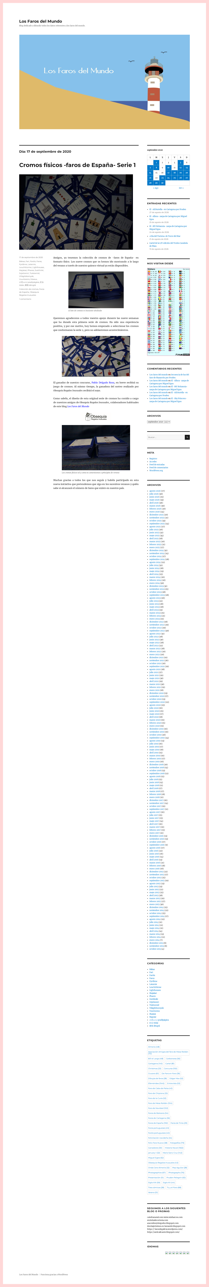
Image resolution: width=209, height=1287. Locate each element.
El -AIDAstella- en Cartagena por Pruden (167, 209)
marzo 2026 (154, 506)
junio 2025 (154, 532)
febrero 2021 (155, 687)
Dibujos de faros (157, 1078)
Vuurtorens (24, 279)
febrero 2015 (155, 901)
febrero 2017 (155, 830)
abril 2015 (153, 895)
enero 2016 (154, 868)
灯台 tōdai (153, 1023)
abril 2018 (153, 788)
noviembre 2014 (156, 910)
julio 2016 (153, 851)
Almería (154, 1047)
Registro (153, 458)
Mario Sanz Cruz (172, 1153)
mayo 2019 (154, 750)
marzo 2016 (154, 863)
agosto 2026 (155, 491)
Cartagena (155, 1063)
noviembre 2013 (156, 946)
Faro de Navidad (158, 1108)
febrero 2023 (155, 616)
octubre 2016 (155, 842)
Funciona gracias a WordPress (54, 1274)
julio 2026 (154, 494)
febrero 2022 (155, 651)
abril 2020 (154, 717)
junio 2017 (154, 818)
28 (150, 183)
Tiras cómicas (156, 1187)
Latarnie (32, 264)
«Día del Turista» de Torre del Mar (164, 236)
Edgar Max (176, 1078)
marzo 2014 (154, 934)
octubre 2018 (155, 770)
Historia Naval (174, 1148)
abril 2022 (154, 645)
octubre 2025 (155, 521)
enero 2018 (154, 797)
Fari (27, 261)
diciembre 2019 (156, 729)
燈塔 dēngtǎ (30, 285)
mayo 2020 (154, 714)
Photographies (157, 1172)
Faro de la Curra (157, 1098)
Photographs (176, 1172)
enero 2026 (154, 512)
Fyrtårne (23, 264)
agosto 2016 (154, 848)
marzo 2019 (154, 755)
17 (168, 173)
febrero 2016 (155, 866)
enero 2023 (154, 619)
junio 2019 (154, 747)
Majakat (23, 270)
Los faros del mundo (158, 374)
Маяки (33, 279)
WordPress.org (156, 470)
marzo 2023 (154, 613)
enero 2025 (154, 547)
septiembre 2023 (156, 595)
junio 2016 (154, 854)
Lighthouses (38, 267)
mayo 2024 (154, 571)
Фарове (152, 1017)
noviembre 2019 (156, 732)
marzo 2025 (154, 541)
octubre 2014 (155, 913)
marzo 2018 (154, 791)
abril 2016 (153, 860)
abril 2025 (154, 538)
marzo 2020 (154, 720)
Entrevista (173, 1083)
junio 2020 (154, 711)
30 (162, 183)
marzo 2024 (154, 577)
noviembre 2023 (156, 589)
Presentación (156, 1177)
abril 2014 (153, 931)
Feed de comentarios (158, 467)
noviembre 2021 (156, 660)
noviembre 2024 (156, 553)
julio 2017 (153, 815)
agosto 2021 (154, 669)
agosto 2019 (154, 741)
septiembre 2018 (156, 773)
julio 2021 (153, 672)
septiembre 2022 (157, 631)
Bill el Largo (155, 1058)
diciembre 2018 (156, 764)
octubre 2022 (155, 628)
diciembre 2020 (156, 693)
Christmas (154, 1068)
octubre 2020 (155, 699)
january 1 (154, 1153)
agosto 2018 (154, 776)
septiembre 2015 (156, 880)
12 (181, 167)
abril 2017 (153, 824)
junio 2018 (154, 782)
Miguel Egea (156, 1158)
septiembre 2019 (156, 738)
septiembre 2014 (156, 916)
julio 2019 (153, 744)
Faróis (33, 261)
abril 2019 (153, 752)
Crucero (153, 1073)
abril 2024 (154, 574)
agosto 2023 (154, 598)
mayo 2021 (154, 678)
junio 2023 (154, 604)
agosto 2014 (154, 919)
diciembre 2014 (156, 907)
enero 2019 (154, 761)
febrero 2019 (155, 758)
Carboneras (173, 1058)
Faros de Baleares (158, 1113)
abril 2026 (154, 503)
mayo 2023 (154, 607)
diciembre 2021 (156, 657)
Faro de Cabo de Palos (160, 1088)
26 (180, 178)
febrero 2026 (155, 509)
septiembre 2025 (157, 523)
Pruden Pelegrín (176, 1177)
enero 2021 (154, 690)
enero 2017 (154, 833)
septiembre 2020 (157, 702)
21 (150, 178)
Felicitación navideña (160, 1138)
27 (187, 178)
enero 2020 (154, 726)
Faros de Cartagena (159, 1118)
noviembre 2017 (156, 803)
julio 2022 (153, 636)
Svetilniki (39, 270)
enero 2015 (154, 904)
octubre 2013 (155, 949)
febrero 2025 (155, 544)
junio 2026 (154, 497)
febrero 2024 (155, 580)
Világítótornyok (26, 276)
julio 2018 (153, 779)
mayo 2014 (154, 928)
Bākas (22, 261)
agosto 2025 (155, 526)
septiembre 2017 (156, 809)
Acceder (153, 461)
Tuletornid (34, 273)
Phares (31, 270)
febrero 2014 (155, 937)
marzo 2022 (154, 648)
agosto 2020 (155, 705)
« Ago (155, 188)
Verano (153, 1192)
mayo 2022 (154, 642)
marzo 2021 (154, 684)
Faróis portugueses (159, 1133)
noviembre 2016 (156, 839)
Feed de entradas (157, 464)
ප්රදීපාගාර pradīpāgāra (29, 282)
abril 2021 (153, 681)
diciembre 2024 (156, 550)
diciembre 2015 (156, 871)
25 (174, 178)
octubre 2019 (155, 735)
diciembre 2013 (156, 943)
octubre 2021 (155, 663)
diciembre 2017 (156, 800)
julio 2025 (153, 529)
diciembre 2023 (156, 586)
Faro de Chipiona (158, 1093)
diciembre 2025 (156, 515)
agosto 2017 (154, 812)
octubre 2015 (155, 877)
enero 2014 (154, 940)
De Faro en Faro (171, 1073)
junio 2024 (154, 568)
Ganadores (155, 1148)
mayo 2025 (154, 535)
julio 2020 (153, 708)
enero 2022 (154, 654)
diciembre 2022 (156, 622)
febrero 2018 (155, 794)
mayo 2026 (154, 500)
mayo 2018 (154, 785)
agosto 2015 (154, 883)
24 (168, 178)
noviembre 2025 (156, 518)
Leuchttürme (25, 267)
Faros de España (158, 1123)
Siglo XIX (154, 1182)
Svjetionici (24, 273)
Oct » (181, 188)
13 (187, 167)
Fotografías (177, 1143)
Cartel (169, 1063)
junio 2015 (154, 889)
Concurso (170, 1068)
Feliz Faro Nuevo (157, 1143)
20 (187, 173)
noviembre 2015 (156, 874)
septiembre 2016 (156, 845)
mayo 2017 (154, 821)
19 (181, 173)
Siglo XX (169, 1182)
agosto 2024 (155, 562)
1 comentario (25, 299)
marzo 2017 (154, 827)
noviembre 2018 (156, 767)
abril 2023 (153, 610)
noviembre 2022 (156, 625)
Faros (39, 261)
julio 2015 (153, 886)
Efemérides (156, 1083)
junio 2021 (154, 675)
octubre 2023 (155, 592)
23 (162, 178)
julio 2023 (153, 601)
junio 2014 (154, 925)
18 (175, 173)
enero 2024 (154, 583)
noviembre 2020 (156, 696)
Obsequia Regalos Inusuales (163, 1163)
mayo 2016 (154, 857)
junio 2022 (154, 639)
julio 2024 (153, 565)
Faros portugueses (158, 1128)
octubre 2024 (155, 556)
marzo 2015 (154, 898)
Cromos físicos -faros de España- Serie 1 (77, 164)
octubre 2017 (155, 806)
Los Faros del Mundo (40, 21)
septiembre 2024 (157, 559)
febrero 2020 (155, 723)
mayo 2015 (154, 892)
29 (156, 183)
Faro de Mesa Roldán (160, 1103)
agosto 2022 (155, 634)
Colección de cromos (28, 289)
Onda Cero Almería (158, 1167)
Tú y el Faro (174, 1187)
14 (150, 173)
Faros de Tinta (179, 1123)
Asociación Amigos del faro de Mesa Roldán (168, 1053)
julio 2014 (153, 922)
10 (168, 167)
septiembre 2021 (156, 666)
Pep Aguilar (179, 1167)
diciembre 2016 (156, 836)
